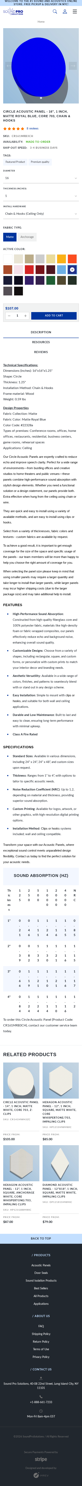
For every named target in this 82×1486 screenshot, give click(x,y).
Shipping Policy (41, 1334)
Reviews (41, 352)
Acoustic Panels (41, 1265)
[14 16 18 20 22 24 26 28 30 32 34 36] (41, 178)
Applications (41, 1304)
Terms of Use (41, 1349)
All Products (41, 1296)
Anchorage (27, 237)
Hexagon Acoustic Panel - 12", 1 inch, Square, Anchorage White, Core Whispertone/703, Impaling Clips (18, 1195)
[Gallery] (41, 65)
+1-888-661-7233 (41, 1402)
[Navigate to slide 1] (41, 98)
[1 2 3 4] (41, 196)
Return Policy (41, 1341)
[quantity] (9, 315)
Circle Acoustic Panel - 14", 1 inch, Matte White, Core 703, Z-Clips (21, 1108)
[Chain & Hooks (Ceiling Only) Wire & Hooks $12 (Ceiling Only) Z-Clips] (41, 214)
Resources (41, 342)
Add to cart (54, 315)
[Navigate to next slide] (73, 66)
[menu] (75, 11)
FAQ (41, 1326)
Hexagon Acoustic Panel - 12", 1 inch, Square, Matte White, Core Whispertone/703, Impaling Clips (59, 1112)
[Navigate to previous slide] (9, 66)
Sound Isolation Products (41, 1280)
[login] (65, 11)
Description (41, 332)
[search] (55, 11)
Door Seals (41, 1273)
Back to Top (41, 1238)
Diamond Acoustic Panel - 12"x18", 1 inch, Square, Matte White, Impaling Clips (60, 1191)
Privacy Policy (41, 1357)
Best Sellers (41, 1288)
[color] (7, 259)
